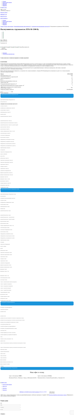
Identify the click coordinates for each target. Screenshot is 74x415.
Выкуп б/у (5, 386)
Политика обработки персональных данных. (58, 394)
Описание (5, 52)
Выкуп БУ (5, 3)
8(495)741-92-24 (3, 16)
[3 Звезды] (11, 47)
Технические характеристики (8, 53)
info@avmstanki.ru (3, 18)
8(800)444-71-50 (3, 14)
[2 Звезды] (7, 47)
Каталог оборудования (7, 2)
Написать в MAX (3, 12)
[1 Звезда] (2, 47)
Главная (4, 1)
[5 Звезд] (20, 47)
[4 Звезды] (15, 47)
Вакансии (5, 5)
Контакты (5, 4)
